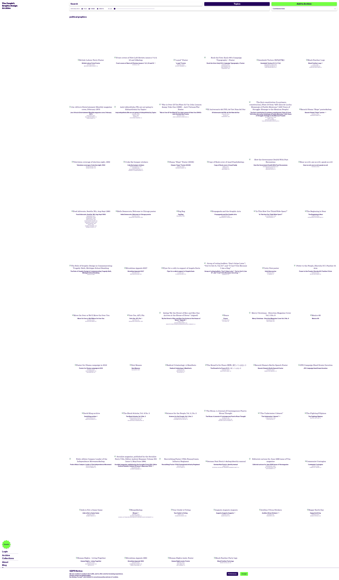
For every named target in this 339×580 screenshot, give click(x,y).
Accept (244, 574)
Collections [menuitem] (8, 558)
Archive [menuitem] (6, 555)
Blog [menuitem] (4, 565)
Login (5, 551)
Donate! (6, 544)
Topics (237, 4)
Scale (110, 8)
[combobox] (135, 4)
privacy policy (86, 575)
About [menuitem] (5, 562)
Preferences (232, 574)
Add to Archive (304, 4)
